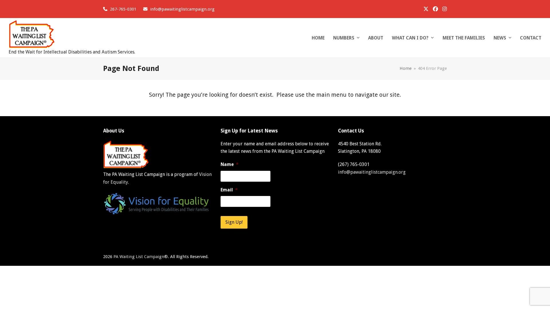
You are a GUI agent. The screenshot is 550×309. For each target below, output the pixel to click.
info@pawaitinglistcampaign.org (182, 9)
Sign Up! (234, 222)
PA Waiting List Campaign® (140, 256)
